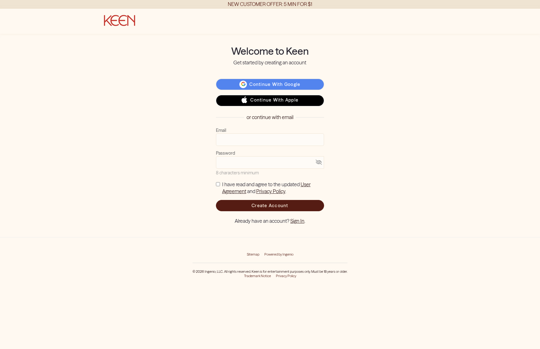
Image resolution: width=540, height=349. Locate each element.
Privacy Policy (270, 191)
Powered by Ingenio (278, 254)
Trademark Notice (257, 276)
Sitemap (253, 254)
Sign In (297, 221)
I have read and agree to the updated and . (266, 188)
